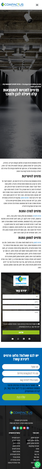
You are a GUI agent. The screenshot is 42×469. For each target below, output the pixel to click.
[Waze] (14, 428)
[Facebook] (27, 428)
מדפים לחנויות (37, 216)
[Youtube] (24, 428)
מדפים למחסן (37, 242)
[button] (37, 5)
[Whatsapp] (21, 428)
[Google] (17, 428)
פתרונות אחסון (37, 84)
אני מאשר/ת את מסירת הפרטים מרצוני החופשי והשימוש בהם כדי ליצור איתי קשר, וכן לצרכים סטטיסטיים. (22, 388)
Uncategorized (26, 84)
